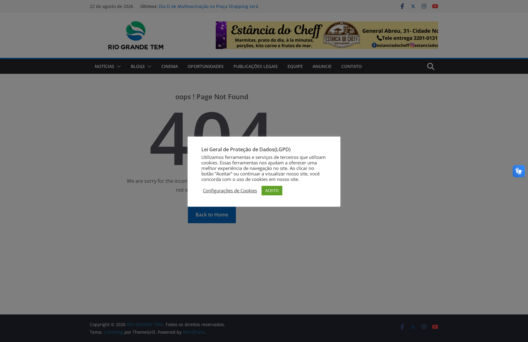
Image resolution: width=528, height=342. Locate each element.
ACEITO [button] (272, 190)
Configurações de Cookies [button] (230, 190)
